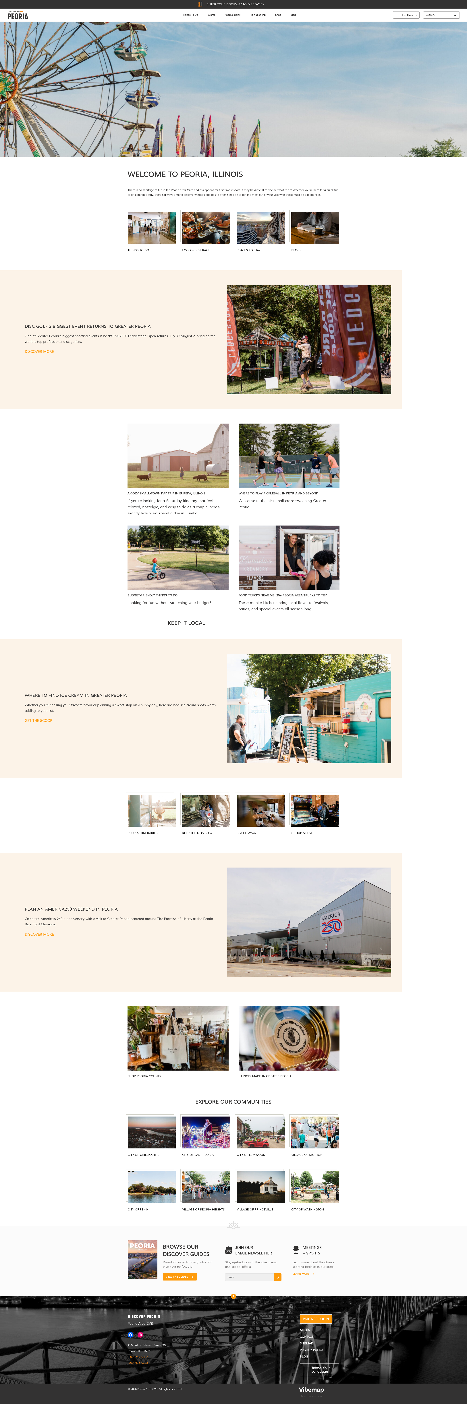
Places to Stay (248, 250)
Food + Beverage (196, 250)
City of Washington (307, 1209)
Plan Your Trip (258, 14)
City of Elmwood (251, 1155)
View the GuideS (177, 1276)
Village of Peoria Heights (203, 1209)
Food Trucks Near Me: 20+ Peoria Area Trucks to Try (283, 595)
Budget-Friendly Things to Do (152, 595)
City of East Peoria (198, 1155)
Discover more (39, 351)
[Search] (455, 15)
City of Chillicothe (143, 1155)
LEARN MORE (301, 1273)
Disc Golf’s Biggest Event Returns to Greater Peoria (88, 326)
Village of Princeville (255, 1209)
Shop (278, 14)
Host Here (407, 15)
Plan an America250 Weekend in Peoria (71, 909)
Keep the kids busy (197, 833)
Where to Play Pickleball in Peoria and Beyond (278, 493)
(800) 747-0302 (138, 1357)
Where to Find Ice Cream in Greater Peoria (76, 695)
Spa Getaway (246, 833)
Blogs (296, 250)
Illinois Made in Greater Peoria (265, 1076)
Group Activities (304, 833)
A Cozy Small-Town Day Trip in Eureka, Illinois (166, 493)
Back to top (233, 1297)
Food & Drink (232, 14)
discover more (39, 934)
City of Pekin (138, 1209)
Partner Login (316, 1319)
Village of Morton (307, 1155)
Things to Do (138, 250)
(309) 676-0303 (138, 1363)
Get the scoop (38, 721)
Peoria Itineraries (143, 833)
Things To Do (190, 14)
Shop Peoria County (144, 1076)
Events (211, 14)
